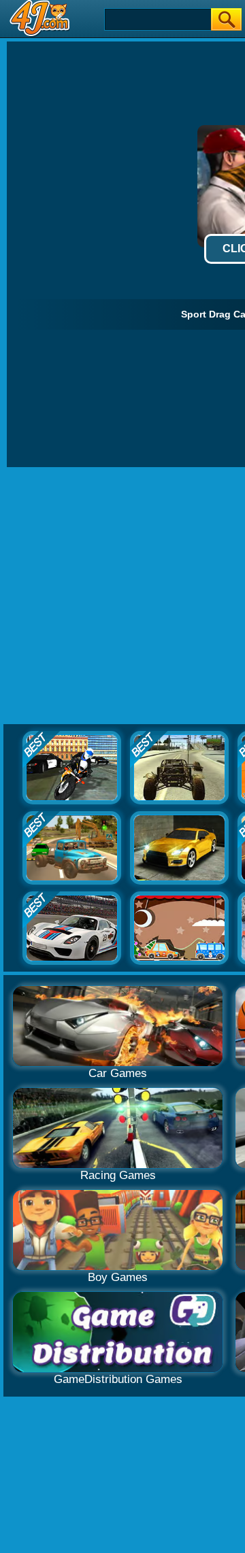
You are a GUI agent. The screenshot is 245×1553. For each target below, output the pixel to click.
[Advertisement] (122, 596)
